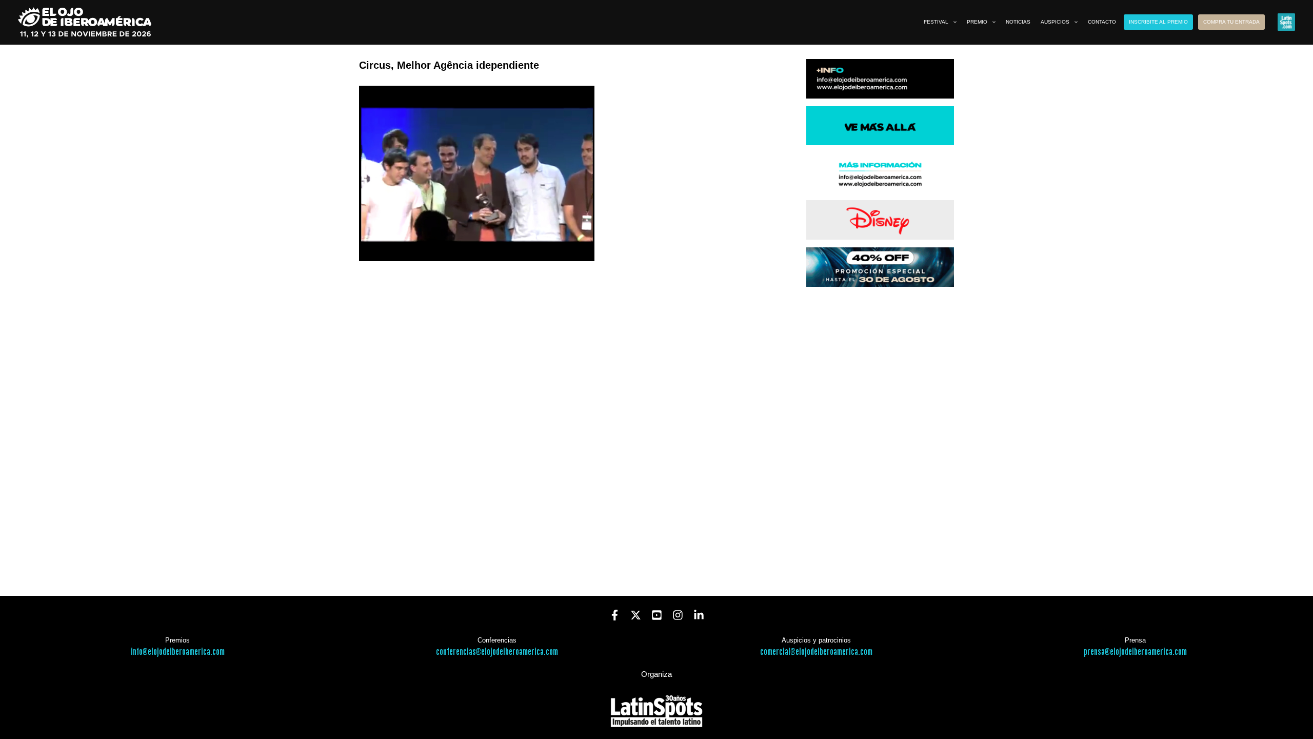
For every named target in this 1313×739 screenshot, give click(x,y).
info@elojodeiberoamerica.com (178, 652)
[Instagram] (677, 615)
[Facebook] (614, 615)
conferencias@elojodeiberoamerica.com (497, 652)
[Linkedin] (698, 615)
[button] (952, 22)
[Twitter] (635, 615)
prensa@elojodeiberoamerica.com (1135, 652)
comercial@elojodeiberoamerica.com (816, 652)
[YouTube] (656, 615)
